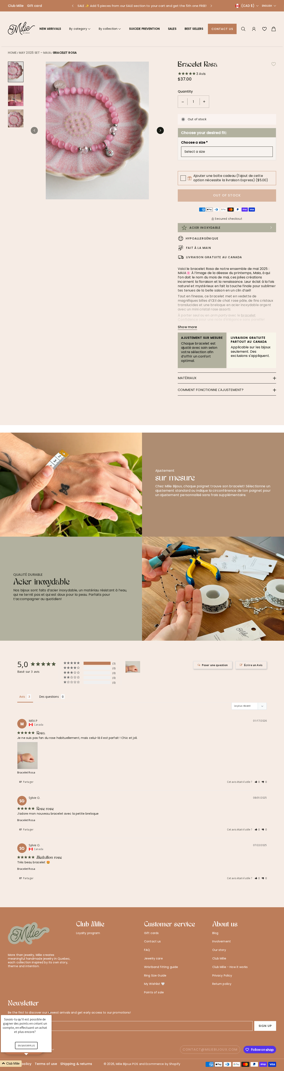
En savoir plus (26, 1045)
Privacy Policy (222, 975)
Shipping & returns (76, 1064)
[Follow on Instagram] (23, 976)
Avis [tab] (22, 697)
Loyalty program (88, 933)
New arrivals (50, 29)
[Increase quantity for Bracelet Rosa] (204, 101)
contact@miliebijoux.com (210, 1049)
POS (135, 1064)
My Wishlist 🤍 (154, 984)
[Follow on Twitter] (10, 976)
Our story (219, 950)
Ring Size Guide (155, 975)
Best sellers (194, 29)
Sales (172, 29)
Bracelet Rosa (65, 53)
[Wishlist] (264, 28)
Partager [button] (27, 782)
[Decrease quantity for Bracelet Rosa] (183, 101)
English (267, 5)
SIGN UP (265, 1026)
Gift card (34, 6)
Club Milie (16, 6)
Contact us (222, 29)
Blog (215, 933)
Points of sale (154, 992)
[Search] (243, 28)
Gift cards (151, 933)
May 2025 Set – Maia (35, 53)
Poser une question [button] (215, 665)
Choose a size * (194, 142)
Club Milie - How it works (230, 967)
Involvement (221, 941)
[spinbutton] (193, 101)
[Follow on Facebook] (17, 976)
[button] (72, 5)
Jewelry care (153, 958)
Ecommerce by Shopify (163, 1064)
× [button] (50, 1012)
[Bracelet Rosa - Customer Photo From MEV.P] (133, 667)
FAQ (147, 950)
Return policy (222, 984)
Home (12, 53)
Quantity (185, 91)
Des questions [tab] (49, 697)
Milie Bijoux (123, 1064)
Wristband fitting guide (161, 967)
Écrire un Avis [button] (253, 665)
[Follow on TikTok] (30, 976)
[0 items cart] (273, 28)
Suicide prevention (144, 29)
